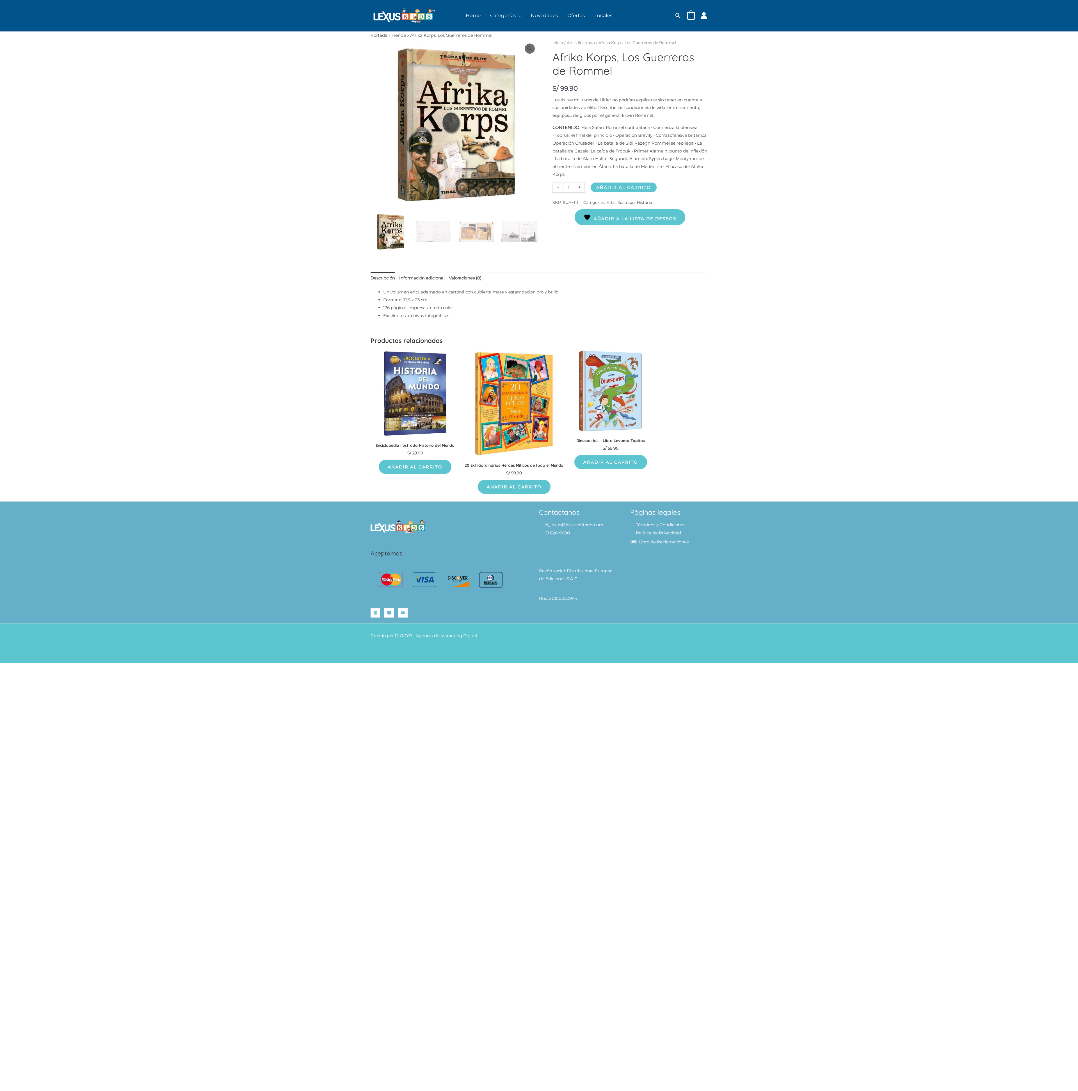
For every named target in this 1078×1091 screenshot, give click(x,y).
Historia (644, 202)
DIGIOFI (403, 635)
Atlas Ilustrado (581, 42)
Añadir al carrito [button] (415, 467)
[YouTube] (403, 613)
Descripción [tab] (383, 278)
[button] (518, 15)
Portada (379, 35)
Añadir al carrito (623, 187)
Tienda (399, 35)
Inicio (557, 42)
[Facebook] (389, 613)
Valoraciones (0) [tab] (465, 278)
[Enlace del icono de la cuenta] (703, 15)
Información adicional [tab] (422, 278)
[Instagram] (375, 613)
